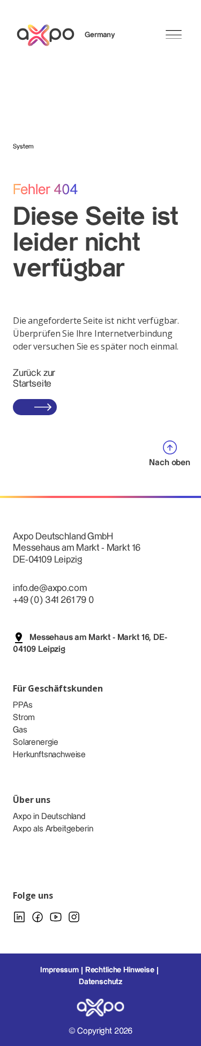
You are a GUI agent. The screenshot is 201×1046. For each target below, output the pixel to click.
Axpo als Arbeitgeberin (53, 829)
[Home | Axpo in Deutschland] (50, 35)
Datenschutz (100, 982)
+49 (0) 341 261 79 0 (53, 599)
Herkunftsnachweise (49, 755)
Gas (20, 730)
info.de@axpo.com (49, 588)
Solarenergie (35, 742)
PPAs (22, 705)
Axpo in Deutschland (49, 817)
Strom (24, 718)
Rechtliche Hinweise (119, 970)
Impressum (59, 970)
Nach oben (169, 463)
